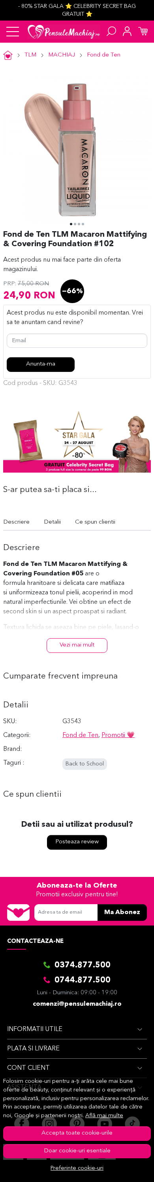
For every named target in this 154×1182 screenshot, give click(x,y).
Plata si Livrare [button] (33, 1049)
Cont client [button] (28, 1068)
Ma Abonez (122, 912)
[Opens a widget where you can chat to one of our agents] (124, 1168)
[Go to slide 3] (79, 224)
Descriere (16, 522)
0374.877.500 (82, 965)
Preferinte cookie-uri (77, 1168)
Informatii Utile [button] (34, 1029)
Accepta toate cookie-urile (77, 1133)
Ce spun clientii (95, 522)
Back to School (85, 764)
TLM (30, 55)
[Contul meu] (127, 32)
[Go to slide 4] (83, 224)
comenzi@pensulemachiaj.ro (77, 1004)
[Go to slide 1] (71, 224)
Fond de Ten (103, 55)
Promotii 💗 (118, 735)
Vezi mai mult (77, 645)
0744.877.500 (82, 980)
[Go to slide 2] (75, 224)
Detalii (52, 522)
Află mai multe (104, 1116)
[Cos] (143, 32)
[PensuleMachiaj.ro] (63, 32)
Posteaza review (77, 842)
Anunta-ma (40, 364)
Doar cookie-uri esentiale (77, 1151)
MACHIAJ (61, 55)
